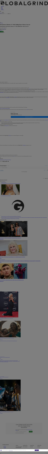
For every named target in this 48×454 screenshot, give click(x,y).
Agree (36, 450)
